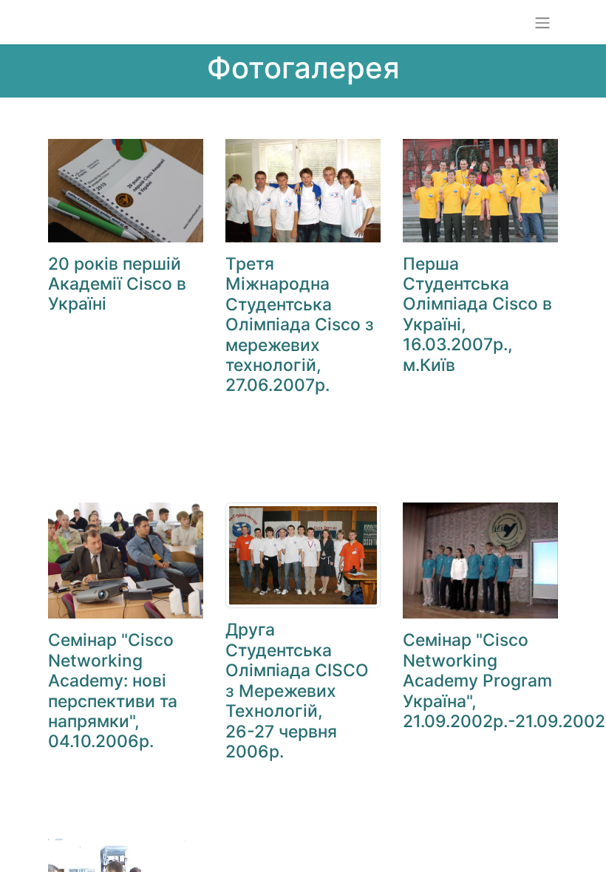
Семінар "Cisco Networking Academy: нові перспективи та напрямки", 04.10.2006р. (112, 691)
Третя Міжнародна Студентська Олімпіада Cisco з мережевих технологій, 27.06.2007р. (299, 324)
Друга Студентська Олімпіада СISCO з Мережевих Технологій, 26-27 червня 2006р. (297, 690)
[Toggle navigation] (542, 22)
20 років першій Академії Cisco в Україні (117, 284)
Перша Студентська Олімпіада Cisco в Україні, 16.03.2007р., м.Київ (477, 314)
